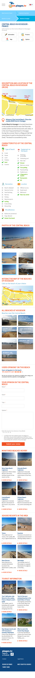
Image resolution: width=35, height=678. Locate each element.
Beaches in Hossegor (24, 18)
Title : (3, 411)
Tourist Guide (6, 675)
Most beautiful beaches (24, 673)
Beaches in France (7, 673)
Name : (4, 395)
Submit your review (13, 452)
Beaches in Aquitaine (24, 13)
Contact (4, 667)
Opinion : (4, 418)
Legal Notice (21, 667)
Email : (4, 403)
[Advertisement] (17, 61)
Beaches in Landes (6, 18)
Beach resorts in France (7, 13)
